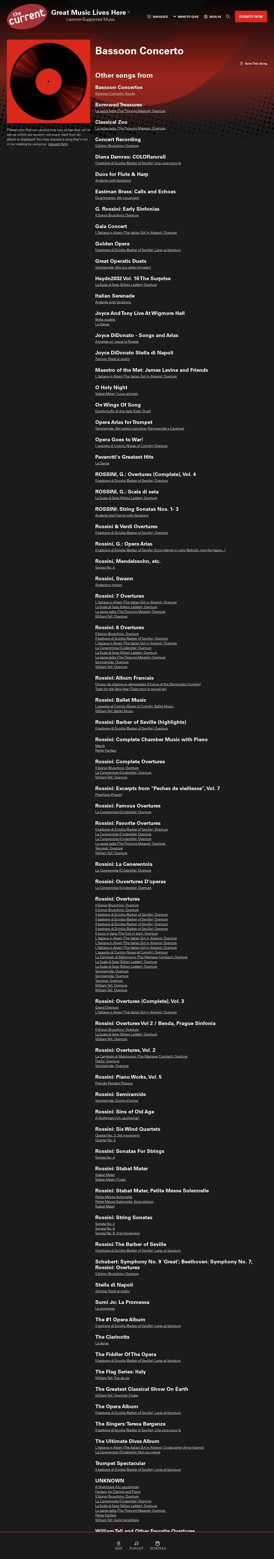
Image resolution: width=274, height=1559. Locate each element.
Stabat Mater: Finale (110, 1180)
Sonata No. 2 (105, 1224)
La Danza (102, 324)
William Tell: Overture (111, 616)
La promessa (105, 1309)
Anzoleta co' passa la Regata (116, 342)
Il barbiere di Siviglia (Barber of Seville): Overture (131, 481)
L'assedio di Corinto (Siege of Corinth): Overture (131, 446)
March (100, 746)
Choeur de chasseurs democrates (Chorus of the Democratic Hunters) (148, 684)
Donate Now (251, 16)
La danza (102, 1343)
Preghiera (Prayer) (108, 795)
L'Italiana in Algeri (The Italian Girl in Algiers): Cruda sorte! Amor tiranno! (149, 1448)
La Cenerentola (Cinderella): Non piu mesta (127, 1452)
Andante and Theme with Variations (122, 515)
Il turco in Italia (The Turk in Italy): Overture (126, 934)
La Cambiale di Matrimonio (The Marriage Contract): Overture (141, 957)
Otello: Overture (107, 1061)
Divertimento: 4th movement (117, 198)
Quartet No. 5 (105, 1140)
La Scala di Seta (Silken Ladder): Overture (126, 285)
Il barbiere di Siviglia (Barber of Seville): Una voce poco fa (138, 163)
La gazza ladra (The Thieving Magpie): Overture (130, 111)
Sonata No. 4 (105, 568)
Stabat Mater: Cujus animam (116, 394)
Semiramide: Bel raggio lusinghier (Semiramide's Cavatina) (139, 429)
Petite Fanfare (105, 751)
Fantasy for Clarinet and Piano (117, 1492)
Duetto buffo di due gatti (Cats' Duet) (123, 411)
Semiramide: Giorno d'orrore (116, 1101)
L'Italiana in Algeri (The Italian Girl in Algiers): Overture (136, 233)
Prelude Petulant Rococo (114, 1083)
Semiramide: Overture (112, 662)
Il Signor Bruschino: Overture (117, 146)
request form (58, 144)
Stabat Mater (105, 1175)
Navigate (160, 17)
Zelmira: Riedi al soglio (112, 359)
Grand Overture (107, 1008)
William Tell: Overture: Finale (116, 1395)
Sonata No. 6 (105, 1229)
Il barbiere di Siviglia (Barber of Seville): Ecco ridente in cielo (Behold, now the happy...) (160, 550)
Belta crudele (105, 320)
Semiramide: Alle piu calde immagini (123, 267)
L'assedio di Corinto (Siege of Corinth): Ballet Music (134, 706)
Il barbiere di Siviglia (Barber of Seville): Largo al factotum (138, 250)
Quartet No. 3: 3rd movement (117, 1135)
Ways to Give (188, 17)
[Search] (228, 16)
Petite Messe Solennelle (113, 1197)
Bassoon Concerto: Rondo (115, 94)
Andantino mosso (108, 585)
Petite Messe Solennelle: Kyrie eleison (124, 1202)
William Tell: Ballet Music (114, 711)
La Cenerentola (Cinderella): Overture (123, 648)
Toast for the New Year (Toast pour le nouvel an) (130, 689)
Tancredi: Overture (109, 848)
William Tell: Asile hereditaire (117, 1520)
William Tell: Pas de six (112, 1378)
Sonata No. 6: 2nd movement (117, 1233)
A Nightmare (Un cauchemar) (117, 1118)
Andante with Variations (113, 181)
